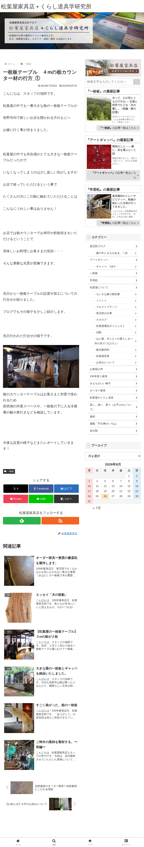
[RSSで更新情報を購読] (60, 520)
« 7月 (97, 508)
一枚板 (10, 471)
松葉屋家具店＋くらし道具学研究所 (46, 6)
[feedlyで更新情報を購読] (22, 520)
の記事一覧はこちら (117, 127)
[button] (136, 82)
